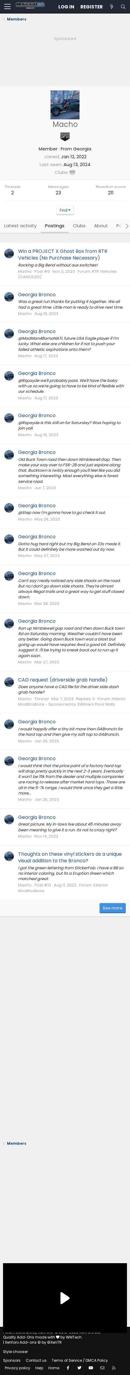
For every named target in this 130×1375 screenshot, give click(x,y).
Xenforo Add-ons (33, 1342)
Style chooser (15, 1351)
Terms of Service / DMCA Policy (80, 1360)
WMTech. (74, 1337)
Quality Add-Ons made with (29, 1337)
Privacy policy (17, 1367)
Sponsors (12, 1360)
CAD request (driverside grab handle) (63, 679)
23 (58, 192)
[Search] (123, 6)
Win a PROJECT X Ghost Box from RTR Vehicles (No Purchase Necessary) (62, 254)
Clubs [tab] (79, 225)
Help (39, 1367)
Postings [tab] (54, 225)
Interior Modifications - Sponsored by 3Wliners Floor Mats (72, 701)
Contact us (36, 1360)
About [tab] (101, 225)
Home (53, 1367)
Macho (25, 271)
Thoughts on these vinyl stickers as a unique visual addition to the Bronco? (70, 857)
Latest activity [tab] (20, 225)
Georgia (82, 149)
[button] (7, 7)
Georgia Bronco (37, 294)
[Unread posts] (111, 6)
